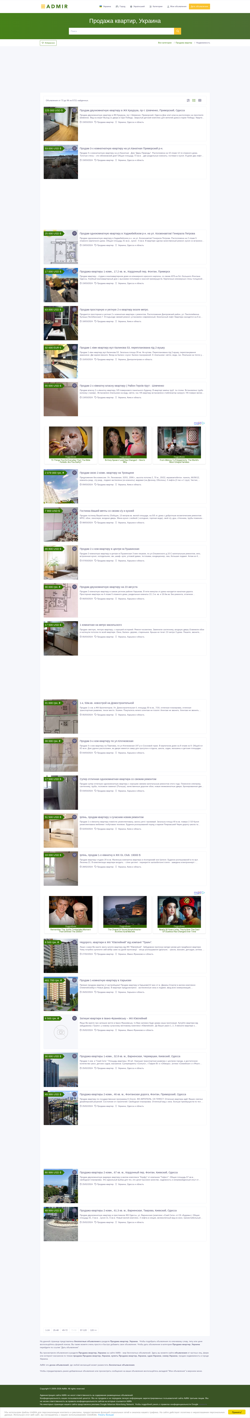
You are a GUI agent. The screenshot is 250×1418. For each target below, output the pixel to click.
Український (139, 6)
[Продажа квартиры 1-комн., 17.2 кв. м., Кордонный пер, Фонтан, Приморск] (61, 285)
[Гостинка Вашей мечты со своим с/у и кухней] (61, 524)
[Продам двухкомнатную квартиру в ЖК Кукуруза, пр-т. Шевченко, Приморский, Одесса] (61, 124)
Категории (157, 6)
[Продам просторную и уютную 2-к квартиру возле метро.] (61, 323)
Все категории (165, 43)
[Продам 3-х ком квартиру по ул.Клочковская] (61, 754)
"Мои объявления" (177, 1371)
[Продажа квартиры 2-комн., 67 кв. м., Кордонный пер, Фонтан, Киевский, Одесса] (61, 1186)
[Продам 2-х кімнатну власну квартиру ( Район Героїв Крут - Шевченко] (61, 399)
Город (122, 6)
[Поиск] (177, 31)
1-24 (47, 1330)
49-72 (65, 1330)
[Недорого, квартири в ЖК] (61, 956)
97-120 (83, 1330)
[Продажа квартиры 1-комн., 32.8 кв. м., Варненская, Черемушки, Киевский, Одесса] (61, 1070)
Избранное (50, 43)
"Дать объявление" (70, 1347)
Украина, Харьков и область (130, 522)
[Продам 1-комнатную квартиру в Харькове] (61, 994)
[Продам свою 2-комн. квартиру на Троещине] (61, 486)
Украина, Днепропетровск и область (134, 359)
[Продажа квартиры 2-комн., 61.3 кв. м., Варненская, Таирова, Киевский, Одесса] (61, 1224)
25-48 (56, 1330)
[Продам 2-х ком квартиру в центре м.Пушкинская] (61, 562)
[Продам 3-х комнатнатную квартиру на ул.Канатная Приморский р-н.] (61, 162)
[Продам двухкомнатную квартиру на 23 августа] (61, 600)
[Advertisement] (125, 68)
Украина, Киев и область (129, 321)
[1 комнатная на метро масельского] (61, 638)
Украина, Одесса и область (130, 122)
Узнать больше (106, 1414)
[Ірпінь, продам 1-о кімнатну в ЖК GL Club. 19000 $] (61, 868)
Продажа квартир (184, 43)
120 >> (93, 1330)
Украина (107, 6)
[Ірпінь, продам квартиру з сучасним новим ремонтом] (61, 831)
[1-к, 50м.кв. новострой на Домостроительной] (61, 716)
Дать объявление (199, 6)
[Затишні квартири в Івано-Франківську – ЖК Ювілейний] (61, 1032)
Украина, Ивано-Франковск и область (135, 954)
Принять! (237, 1412)
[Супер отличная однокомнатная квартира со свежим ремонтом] (61, 792)
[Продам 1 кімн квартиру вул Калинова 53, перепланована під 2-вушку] (61, 361)
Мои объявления (178, 6)
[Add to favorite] (74, 110)
